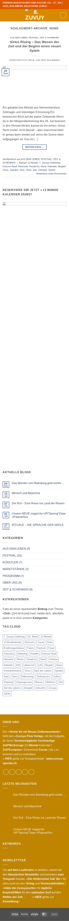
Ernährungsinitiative (14, 648)
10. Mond (33, 636)
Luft (40, 665)
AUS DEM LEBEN (18, 38)
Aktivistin (29, 642)
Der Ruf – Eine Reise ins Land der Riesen (38, 503)
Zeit (35, 170)
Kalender (52, 166)
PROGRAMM (11, 575)
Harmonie (23, 166)
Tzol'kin (56, 676)
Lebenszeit (28, 665)
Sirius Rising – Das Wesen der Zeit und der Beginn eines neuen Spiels (34, 46)
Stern (28, 170)
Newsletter (32, 874)
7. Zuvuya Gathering (49, 162)
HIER (38, 897)
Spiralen (14, 170)
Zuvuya (52, 688)
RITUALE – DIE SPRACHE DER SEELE (38, 524)
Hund (43, 166)
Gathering (22, 653)
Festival (41, 648)
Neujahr (61, 166)
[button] (5, 15)
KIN (18, 665)
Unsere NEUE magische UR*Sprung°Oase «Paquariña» (39, 515)
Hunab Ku (34, 166)
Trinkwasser (42, 676)
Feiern (30, 648)
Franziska (9, 653)
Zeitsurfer (40, 688)
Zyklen (51, 170)
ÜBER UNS (10, 582)
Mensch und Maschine (26, 493)
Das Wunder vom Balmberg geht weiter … (38, 483)
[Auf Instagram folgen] (12, 772)
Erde (49, 642)
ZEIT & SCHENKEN (49, 38)
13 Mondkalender (12, 642)
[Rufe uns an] (25, 772)
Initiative (53, 659)
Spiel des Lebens (43, 670)
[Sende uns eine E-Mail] (19, 772)
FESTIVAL (34, 38)
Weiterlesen (34, 147)
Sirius (5, 170)
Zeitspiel (42, 170)
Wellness (51, 682)
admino (55, 60)
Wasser (39, 682)
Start (22, 170)
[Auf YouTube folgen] (31, 772)
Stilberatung (27, 676)
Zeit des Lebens (12, 688)
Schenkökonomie (12, 670)
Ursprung (8, 682)
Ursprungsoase (24, 682)
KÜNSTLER (10, 562)
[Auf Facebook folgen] (6, 772)
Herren (20, 659)
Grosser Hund (10, 166)
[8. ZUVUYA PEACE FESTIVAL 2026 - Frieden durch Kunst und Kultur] (35, 15)
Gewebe (34, 653)
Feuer (51, 648)
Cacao (41, 642)
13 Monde (33, 162)
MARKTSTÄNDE (14, 569)
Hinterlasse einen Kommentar (51, 173)
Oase (59, 665)
